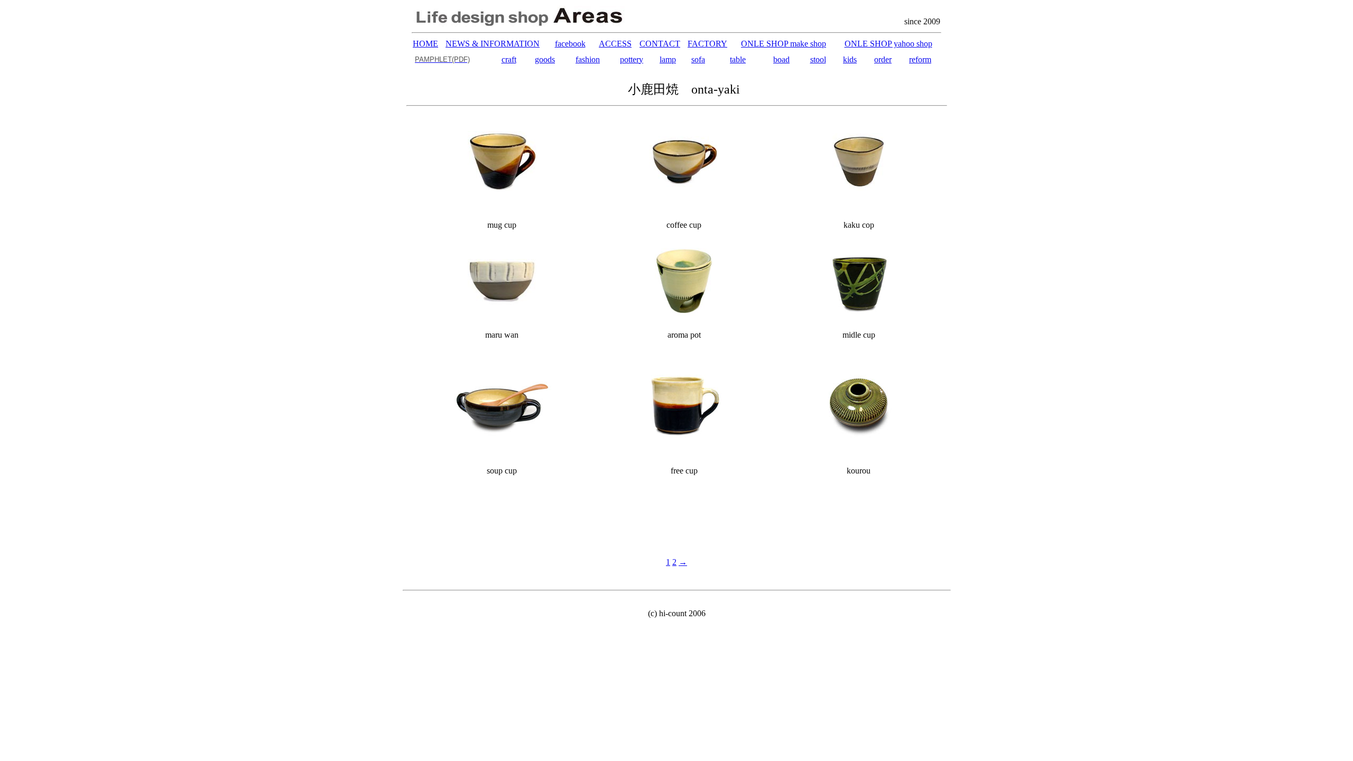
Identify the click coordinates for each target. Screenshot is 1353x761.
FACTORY (707, 43)
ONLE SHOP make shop (783, 43)
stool (818, 59)
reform (920, 59)
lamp (668, 59)
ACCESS (615, 43)
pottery (631, 59)
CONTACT (660, 43)
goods (545, 59)
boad (781, 59)
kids (850, 59)
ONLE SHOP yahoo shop (888, 43)
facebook (570, 43)
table (738, 59)
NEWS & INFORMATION (493, 43)
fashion (588, 59)
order (883, 59)
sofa (698, 59)
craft (509, 59)
